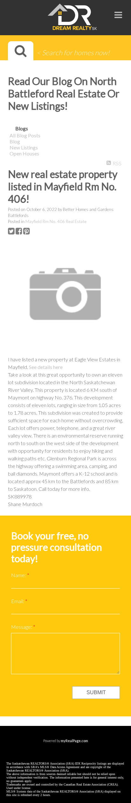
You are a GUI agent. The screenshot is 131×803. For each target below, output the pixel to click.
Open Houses (24, 153)
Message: (22, 627)
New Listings (24, 147)
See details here (46, 367)
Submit (96, 692)
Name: (19, 575)
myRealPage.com (74, 741)
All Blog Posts (25, 135)
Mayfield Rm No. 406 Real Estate (55, 221)
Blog (15, 141)
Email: (18, 601)
